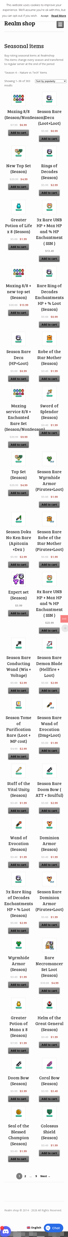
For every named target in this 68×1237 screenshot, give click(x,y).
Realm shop (19, 23)
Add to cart (18, 132)
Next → (45, 1176)
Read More (58, 15)
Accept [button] (44, 15)
